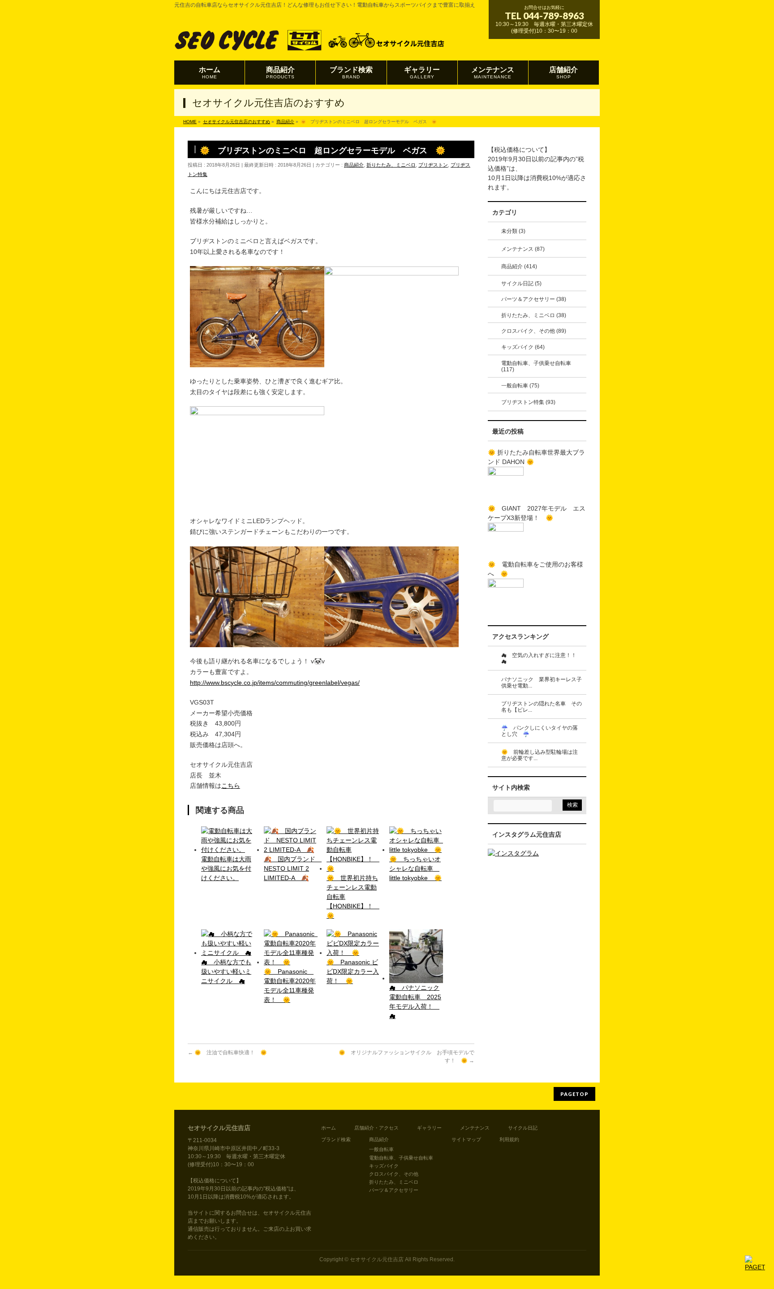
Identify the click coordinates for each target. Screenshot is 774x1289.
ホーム (328, 1127)
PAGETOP (574, 1094)
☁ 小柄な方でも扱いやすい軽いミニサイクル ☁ (226, 971)
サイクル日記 (523, 1127)
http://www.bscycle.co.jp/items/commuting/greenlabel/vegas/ (275, 682)
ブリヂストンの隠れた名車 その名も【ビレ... (541, 706)
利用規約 (509, 1139)
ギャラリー (429, 1127)
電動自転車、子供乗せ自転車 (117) (536, 366)
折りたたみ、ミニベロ (391, 165)
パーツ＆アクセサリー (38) (533, 299)
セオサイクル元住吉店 (377, 1259)
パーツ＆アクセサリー (393, 1190)
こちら (230, 785)
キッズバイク (384, 1166)
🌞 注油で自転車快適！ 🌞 (227, 1052)
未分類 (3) (513, 231)
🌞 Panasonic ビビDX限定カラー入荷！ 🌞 (353, 971)
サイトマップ (466, 1139)
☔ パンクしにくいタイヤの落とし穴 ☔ (539, 731)
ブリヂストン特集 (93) (528, 402)
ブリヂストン (433, 165)
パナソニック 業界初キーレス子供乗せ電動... (541, 682)
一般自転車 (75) (520, 385)
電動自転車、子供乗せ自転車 (401, 1157)
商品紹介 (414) (519, 266)
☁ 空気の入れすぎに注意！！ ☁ (541, 658)
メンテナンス (475, 1127)
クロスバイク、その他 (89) (533, 331)
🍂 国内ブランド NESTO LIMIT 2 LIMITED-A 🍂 (293, 868)
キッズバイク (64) (523, 347)
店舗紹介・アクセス (376, 1127)
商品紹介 (354, 165)
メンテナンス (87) (523, 249)
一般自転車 (381, 1149)
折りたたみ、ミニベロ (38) (533, 315)
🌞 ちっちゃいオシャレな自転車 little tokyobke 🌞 (415, 868)
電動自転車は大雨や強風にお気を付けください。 (226, 868)
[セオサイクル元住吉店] (310, 43)
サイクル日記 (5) (521, 283)
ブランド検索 (336, 1139)
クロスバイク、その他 (393, 1174)
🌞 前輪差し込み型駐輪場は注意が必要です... (539, 755)
